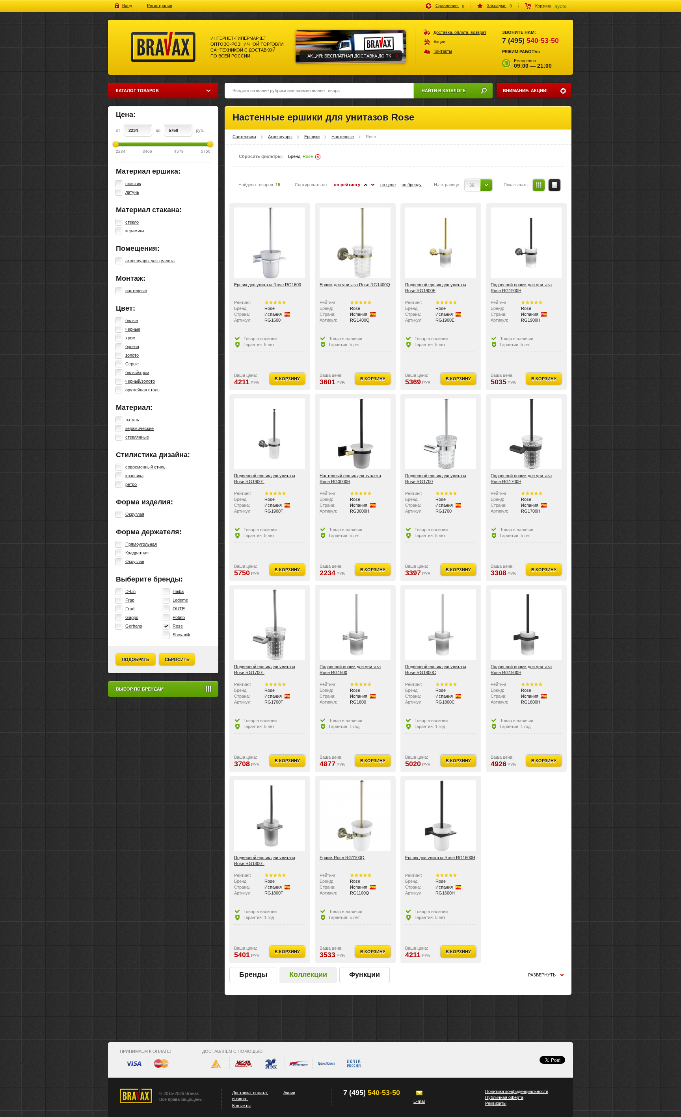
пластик (133, 183)
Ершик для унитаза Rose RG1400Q (355, 284)
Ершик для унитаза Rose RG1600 (267, 284)
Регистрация (159, 5)
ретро (131, 484)
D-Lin (130, 591)
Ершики (312, 136)
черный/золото (140, 381)
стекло (132, 222)
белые (131, 320)
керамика (134, 230)
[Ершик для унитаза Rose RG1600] (269, 242)
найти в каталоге (443, 90)
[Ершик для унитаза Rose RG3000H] (355, 433)
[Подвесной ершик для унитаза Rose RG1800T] (269, 815)
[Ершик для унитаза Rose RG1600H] (440, 815)
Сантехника (244, 136)
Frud (129, 608)
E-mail (419, 1101)
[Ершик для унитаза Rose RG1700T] (269, 624)
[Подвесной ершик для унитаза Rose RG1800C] (440, 624)
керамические (139, 428)
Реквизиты (495, 1103)
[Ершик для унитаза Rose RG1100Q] (355, 815)
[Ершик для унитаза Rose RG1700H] (526, 433)
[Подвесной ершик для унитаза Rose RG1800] (355, 624)
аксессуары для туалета (150, 260)
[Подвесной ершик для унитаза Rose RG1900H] (526, 242)
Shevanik (181, 634)
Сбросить (177, 659)
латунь (132, 192)
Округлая (134, 514)
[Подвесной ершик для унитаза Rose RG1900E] (440, 242)
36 (471, 185)
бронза (132, 346)
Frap (129, 600)
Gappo (131, 617)
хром (130, 337)
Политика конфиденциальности (516, 1091)
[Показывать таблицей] (539, 185)
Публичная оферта (504, 1097)
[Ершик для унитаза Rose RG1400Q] (355, 242)
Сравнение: (447, 5)
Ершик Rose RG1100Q (342, 857)
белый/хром (137, 372)
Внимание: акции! (525, 90)
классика (134, 475)
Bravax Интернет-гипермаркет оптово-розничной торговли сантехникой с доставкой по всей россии (163, 47)
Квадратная (137, 552)
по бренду (412, 184)
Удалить (317, 156)
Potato (179, 617)
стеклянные (137, 437)
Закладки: (496, 5)
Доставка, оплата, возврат (460, 32)
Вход (127, 5)
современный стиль (145, 467)
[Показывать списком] (554, 185)
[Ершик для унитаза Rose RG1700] (440, 433)
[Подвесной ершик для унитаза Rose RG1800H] (526, 624)
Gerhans (133, 626)
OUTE (179, 608)
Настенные (342, 136)
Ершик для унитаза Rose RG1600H (440, 857)
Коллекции (308, 974)
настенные (136, 290)
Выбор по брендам (140, 689)
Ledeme (180, 600)
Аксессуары (280, 136)
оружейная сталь (142, 389)
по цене (388, 184)
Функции (364, 974)
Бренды (253, 974)
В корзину (287, 378)
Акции (439, 41)
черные (132, 329)
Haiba (178, 591)
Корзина (543, 6)
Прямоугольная (141, 544)
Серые (132, 363)
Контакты (443, 51)
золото (132, 355)
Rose (178, 626)
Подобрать (135, 659)
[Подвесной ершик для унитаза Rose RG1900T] (269, 433)
